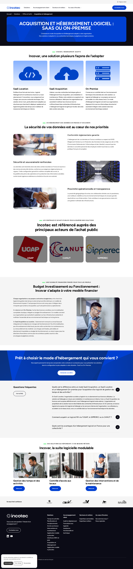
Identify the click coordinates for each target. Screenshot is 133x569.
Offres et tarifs (27, 14)
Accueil (9, 14)
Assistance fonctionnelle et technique (68, 530)
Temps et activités (53, 519)
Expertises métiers (85, 521)
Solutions (17, 14)
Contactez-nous (119, 7)
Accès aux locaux (52, 526)
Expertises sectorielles (86, 519)
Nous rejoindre (100, 521)
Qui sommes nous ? (102, 519)
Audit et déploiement (70, 521)
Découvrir (19, 488)
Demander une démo (66, 373)
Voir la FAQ (19, 393)
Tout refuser (18, 563)
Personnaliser (27, 563)
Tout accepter (8, 563)
